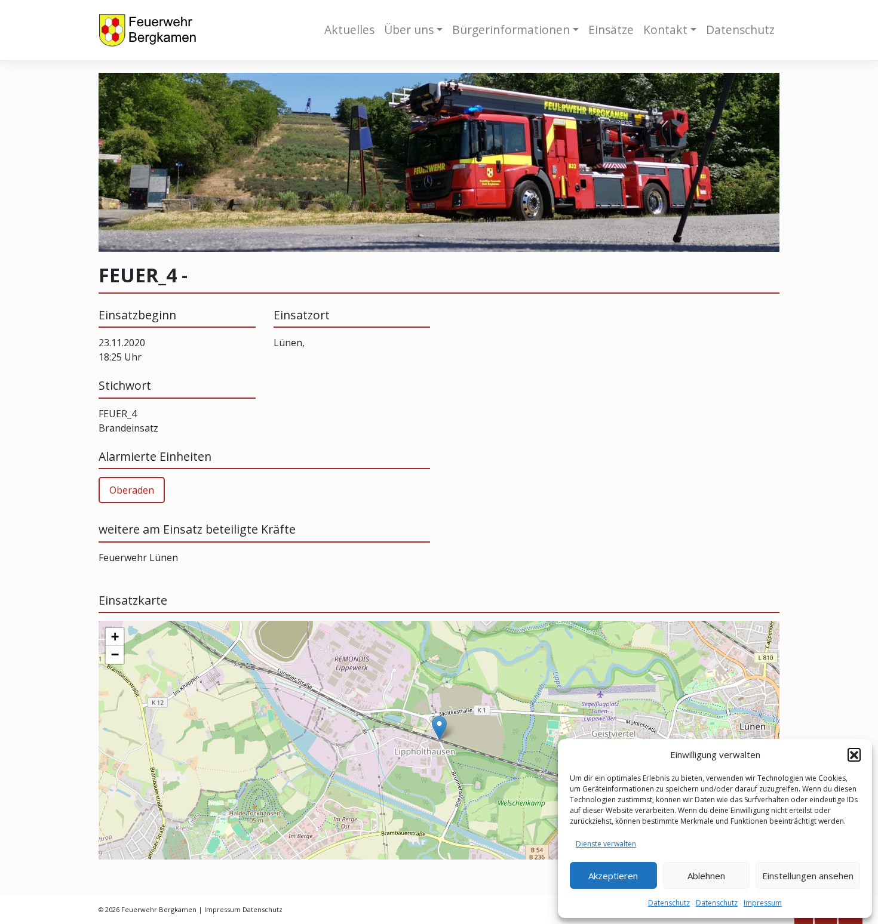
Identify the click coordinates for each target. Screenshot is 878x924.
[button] (854, 754)
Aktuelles (349, 29)
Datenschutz (669, 903)
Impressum (763, 903)
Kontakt (665, 29)
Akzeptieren (613, 876)
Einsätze (611, 29)
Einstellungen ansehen (808, 876)
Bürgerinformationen (511, 29)
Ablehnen (706, 876)
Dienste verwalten (606, 844)
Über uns (409, 29)
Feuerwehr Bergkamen (159, 909)
